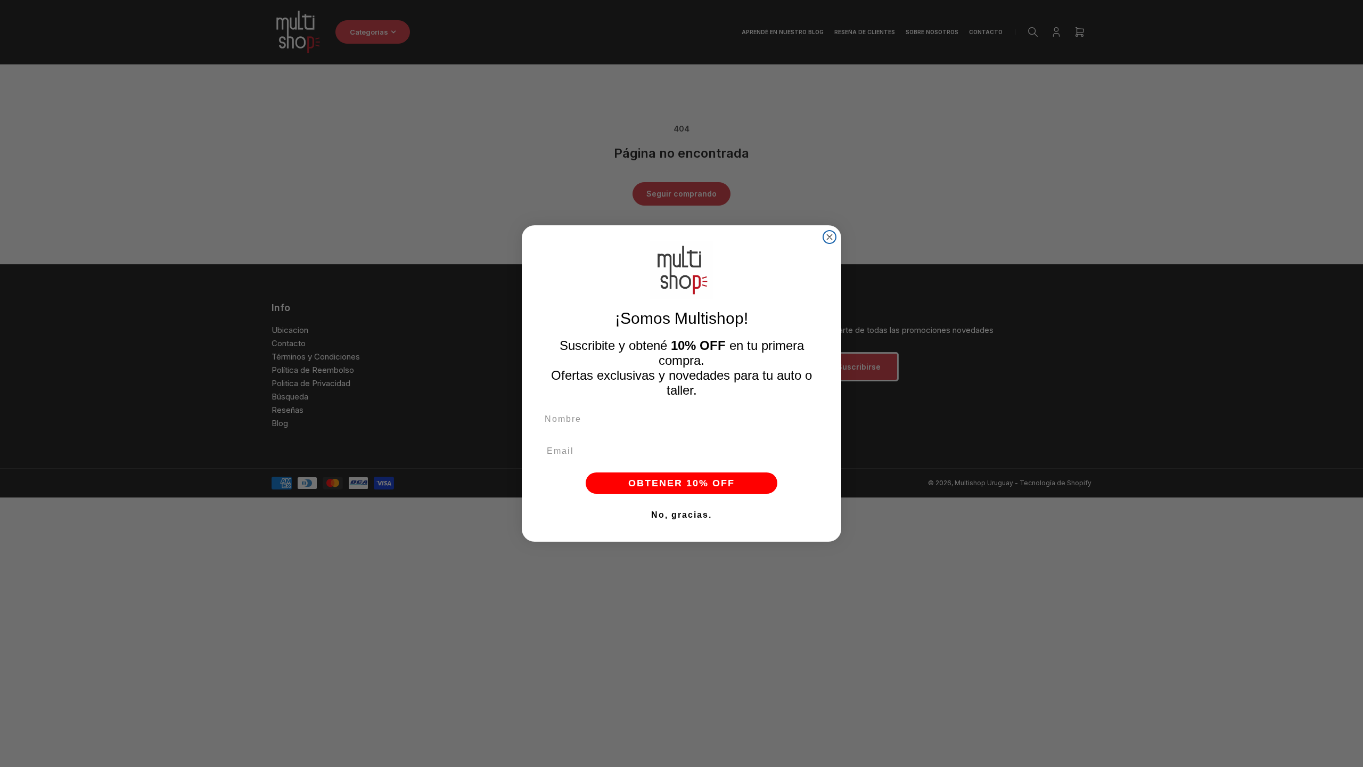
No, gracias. (681, 514)
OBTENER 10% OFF (681, 483)
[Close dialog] (829, 237)
